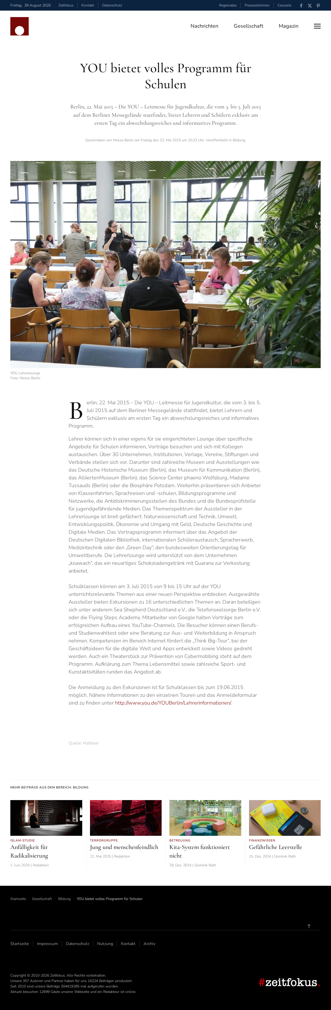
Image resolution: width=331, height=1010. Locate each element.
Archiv (149, 944)
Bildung (239, 140)
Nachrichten (204, 26)
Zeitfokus (65, 5)
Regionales (228, 5)
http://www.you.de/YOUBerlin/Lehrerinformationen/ (173, 702)
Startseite (19, 944)
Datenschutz (112, 5)
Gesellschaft (248, 26)
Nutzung (105, 944)
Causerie (284, 5)
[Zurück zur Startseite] (19, 26)
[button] (317, 26)
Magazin (288, 26)
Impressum (47, 944)
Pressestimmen (257, 5)
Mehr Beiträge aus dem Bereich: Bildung (49, 787)
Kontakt (87, 5)
